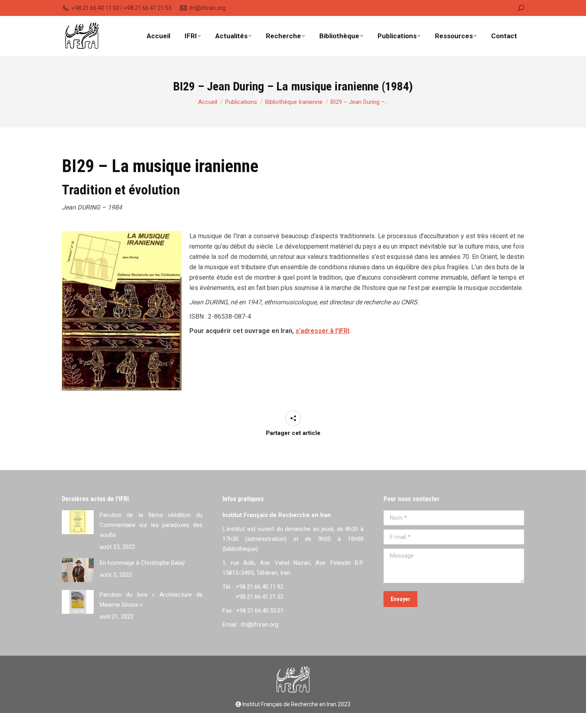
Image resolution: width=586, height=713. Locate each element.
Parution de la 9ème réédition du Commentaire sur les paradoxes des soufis (151, 525)
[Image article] (78, 522)
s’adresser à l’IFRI (322, 331)
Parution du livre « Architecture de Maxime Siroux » (151, 599)
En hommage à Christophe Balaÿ (142, 562)
